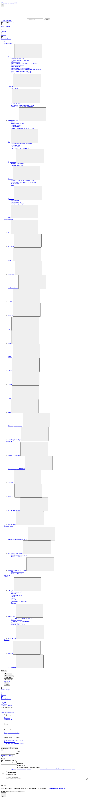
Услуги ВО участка (17, 573)
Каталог (6, 42)
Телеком (10, 179)
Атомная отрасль (16, 125)
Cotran (9, 398)
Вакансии (10, 482)
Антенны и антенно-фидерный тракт (22, 618)
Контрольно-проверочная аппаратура (22, 106)
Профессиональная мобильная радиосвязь (23, 182)
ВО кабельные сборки (17, 572)
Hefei (9, 412)
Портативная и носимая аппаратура (21, 143)
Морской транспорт (17, 165)
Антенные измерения (17, 65)
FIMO (9, 329)
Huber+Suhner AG (16, 592)
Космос (10, 102)
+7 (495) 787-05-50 (6, 21)
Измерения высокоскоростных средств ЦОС (24, 63)
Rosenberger (11, 274)
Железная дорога (16, 202)
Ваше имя (20, 763)
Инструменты (12, 638)
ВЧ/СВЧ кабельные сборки (19, 555)
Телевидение (15, 183)
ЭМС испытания (16, 66)
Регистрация (14, 748)
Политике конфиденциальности (55, 788)
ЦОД (9, 217)
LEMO (10, 384)
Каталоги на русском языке (19, 601)
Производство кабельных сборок (17, 539)
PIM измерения (15, 62)
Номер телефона (22, 765)
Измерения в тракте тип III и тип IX (22, 71)
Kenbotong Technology (14, 439)
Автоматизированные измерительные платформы (26, 69)
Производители (8, 219)
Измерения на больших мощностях (21, 68)
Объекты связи (15, 146)
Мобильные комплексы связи (20, 148)
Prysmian (10, 315)
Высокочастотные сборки (15, 553)
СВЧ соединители (16, 620)
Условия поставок (9, 742)
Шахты (13, 122)
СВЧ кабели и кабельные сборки (21, 621)
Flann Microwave (16, 600)
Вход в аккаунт (5, 748)
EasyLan (13, 603)
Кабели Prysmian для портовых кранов (22, 128)
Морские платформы (17, 163)
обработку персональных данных (21, 769)
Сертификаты (12, 524)
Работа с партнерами (14, 510)
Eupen (13, 596)
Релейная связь (15, 145)
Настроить (22, 791)
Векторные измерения (17, 58)
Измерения (11, 57)
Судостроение (12, 162)
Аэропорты (14, 88)
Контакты (7, 575)
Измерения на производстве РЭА (21, 73)
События (6, 640)
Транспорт (11, 199)
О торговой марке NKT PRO (16, 469)
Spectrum (10, 260)
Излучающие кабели (17, 623)
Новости (10, 653)
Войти (3, 758)
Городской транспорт (17, 203)
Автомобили (15, 200)
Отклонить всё (13, 791)
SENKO (10, 357)
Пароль (17, 753)
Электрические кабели (18, 624)
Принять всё (4, 791)
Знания (6, 576)
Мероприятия (12, 667)
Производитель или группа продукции (28, 767)
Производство (8, 526)
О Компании (8, 441)
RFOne (10, 370)
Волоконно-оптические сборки (17, 570)
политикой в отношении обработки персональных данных (57, 769)
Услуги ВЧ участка (16, 556)
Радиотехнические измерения (20, 60)
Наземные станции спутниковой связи (22, 180)
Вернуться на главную (7, 712)
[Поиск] (2, 5)
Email (19, 751)
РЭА (9, 142)
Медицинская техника (17, 123)
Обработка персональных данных (14, 743)
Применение (8, 43)
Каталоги (10, 590)
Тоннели (13, 185)
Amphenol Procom (13, 288)
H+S (9, 232)
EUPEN (10, 301)
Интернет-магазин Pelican (11, 733)
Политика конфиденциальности (13, 740)
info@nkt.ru (4, 704)
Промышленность (13, 120)
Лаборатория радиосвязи (15, 426)
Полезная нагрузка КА (18, 103)
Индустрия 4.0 (15, 126)
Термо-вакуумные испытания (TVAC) (22, 105)
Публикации (11, 616)
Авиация (10, 86)
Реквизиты (11, 496)
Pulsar (9, 343)
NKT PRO (11, 246)
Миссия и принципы (14, 455)
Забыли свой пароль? (7, 755)
